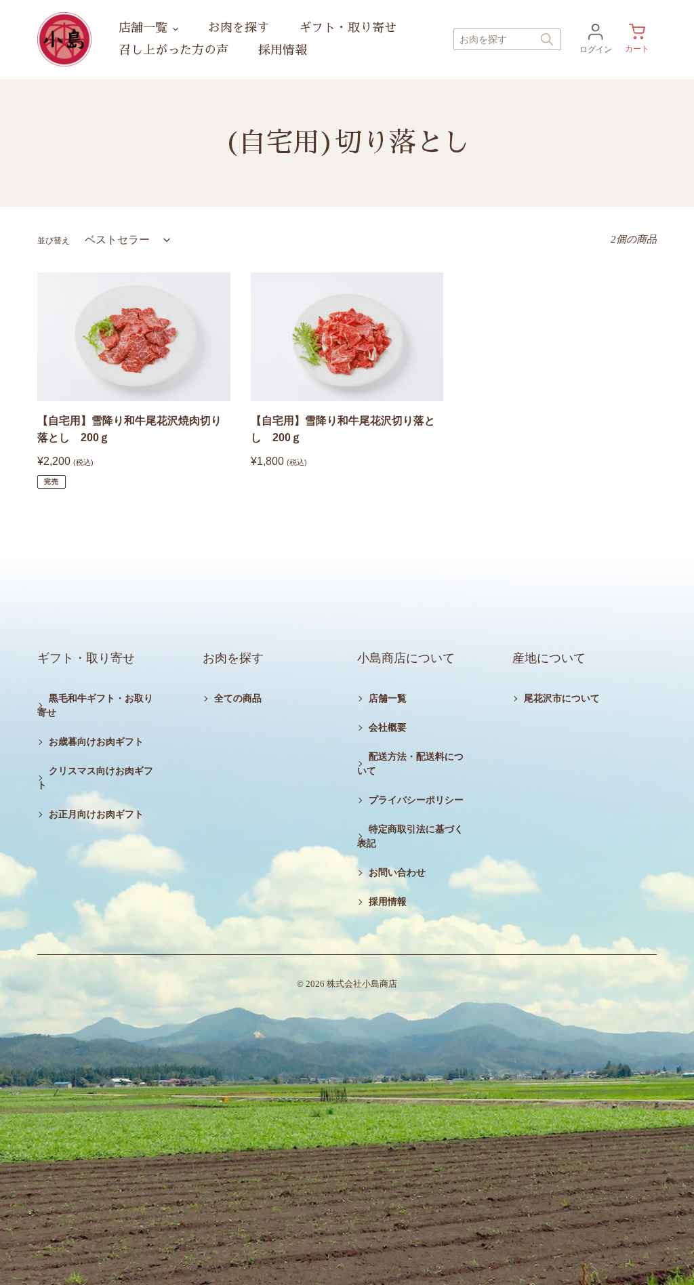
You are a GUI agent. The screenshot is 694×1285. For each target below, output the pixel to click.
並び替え (53, 240)
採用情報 (388, 902)
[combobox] (507, 39)
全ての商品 (238, 698)
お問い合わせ (397, 873)
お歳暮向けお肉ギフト (96, 742)
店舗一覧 (388, 698)
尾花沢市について (562, 698)
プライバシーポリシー (416, 800)
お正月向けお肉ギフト (96, 814)
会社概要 (388, 727)
